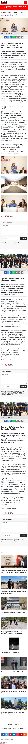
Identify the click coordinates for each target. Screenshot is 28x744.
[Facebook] (5, 37)
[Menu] (25, 2)
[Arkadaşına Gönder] (16, 37)
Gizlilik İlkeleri (21, 728)
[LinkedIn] (11, 37)
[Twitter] (8, 37)
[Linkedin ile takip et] (14, 734)
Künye (9, 728)
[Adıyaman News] (4, 2)
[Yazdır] (19, 37)
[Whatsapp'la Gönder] (13, 37)
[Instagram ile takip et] (17, 734)
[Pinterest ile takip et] (21, 734)
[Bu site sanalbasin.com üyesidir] (3, 742)
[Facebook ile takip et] (3, 734)
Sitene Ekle (13, 730)
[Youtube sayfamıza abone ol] (10, 734)
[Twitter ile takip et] (7, 734)
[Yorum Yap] (22, 37)
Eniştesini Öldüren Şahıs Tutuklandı (14, 7)
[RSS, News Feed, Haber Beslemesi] (25, 734)
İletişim (14, 728)
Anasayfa (4, 728)
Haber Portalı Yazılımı (8, 739)
